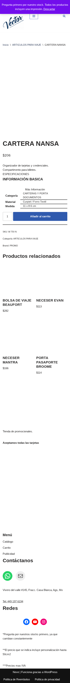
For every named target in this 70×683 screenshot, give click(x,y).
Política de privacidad (47, 679)
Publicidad (9, 553)
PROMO (14, 245)
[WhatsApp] (7, 576)
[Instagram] (43, 622)
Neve (16, 672)
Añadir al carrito (40, 216)
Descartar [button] (49, 9)
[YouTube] (35, 622)
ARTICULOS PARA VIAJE (26, 44)
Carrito (7, 547)
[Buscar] (64, 16)
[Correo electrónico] (20, 576)
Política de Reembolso (16, 679)
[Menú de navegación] (34, 16)
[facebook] (26, 622)
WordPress (50, 672)
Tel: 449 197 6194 (13, 601)
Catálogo (8, 541)
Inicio (6, 44)
